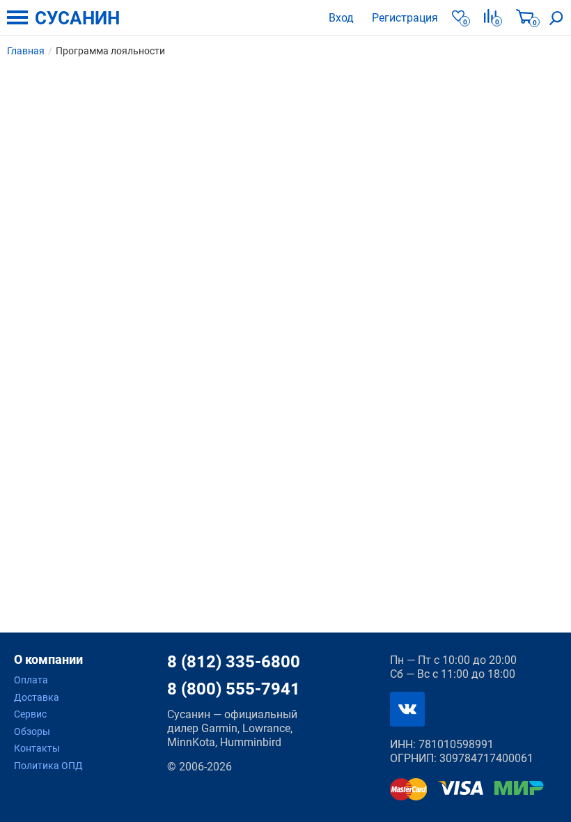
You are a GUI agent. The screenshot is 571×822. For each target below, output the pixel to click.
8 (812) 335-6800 (233, 661)
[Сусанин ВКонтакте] (407, 709)
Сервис (30, 714)
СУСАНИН (77, 18)
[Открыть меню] (17, 17)
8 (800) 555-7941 (233, 689)
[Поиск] (556, 17)
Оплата (31, 679)
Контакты (37, 748)
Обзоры (32, 731)
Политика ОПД (48, 765)
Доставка (36, 697)
